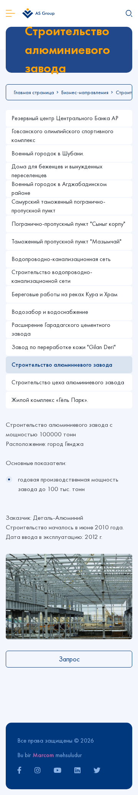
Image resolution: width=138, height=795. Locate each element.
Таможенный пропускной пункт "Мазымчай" (67, 241)
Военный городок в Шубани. (48, 153)
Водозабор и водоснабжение (50, 312)
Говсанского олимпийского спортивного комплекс (62, 135)
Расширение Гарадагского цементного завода (61, 329)
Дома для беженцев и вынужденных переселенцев (57, 171)
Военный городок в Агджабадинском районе (59, 188)
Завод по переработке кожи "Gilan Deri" (64, 347)
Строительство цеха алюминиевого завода (68, 382)
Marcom (43, 755)
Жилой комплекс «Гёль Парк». (50, 400)
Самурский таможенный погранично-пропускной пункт (58, 206)
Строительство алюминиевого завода (62, 365)
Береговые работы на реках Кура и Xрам (64, 294)
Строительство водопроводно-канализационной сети (52, 276)
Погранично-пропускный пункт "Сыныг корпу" (68, 224)
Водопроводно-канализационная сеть (61, 259)
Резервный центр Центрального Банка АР (65, 118)
